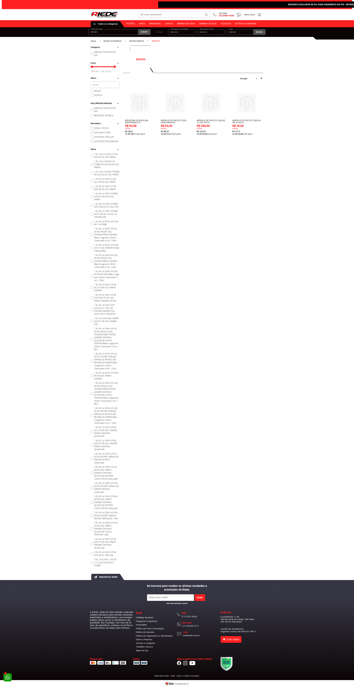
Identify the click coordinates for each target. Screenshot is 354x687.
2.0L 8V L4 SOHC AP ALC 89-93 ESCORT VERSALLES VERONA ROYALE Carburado (106, 458)
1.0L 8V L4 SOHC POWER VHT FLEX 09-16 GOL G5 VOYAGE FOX (106, 214)
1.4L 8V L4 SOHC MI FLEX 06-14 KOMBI (106, 223)
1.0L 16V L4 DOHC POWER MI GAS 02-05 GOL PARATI (106, 173)
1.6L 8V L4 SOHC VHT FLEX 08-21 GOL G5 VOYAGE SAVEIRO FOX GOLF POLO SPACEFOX (104, 309)
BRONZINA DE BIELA (103, 115)
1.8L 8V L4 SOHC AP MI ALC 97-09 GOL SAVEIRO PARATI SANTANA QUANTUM (105, 431)
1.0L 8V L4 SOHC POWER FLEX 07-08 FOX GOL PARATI (106, 196)
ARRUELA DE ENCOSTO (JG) (105, 53)
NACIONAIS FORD (102, 132)
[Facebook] (179, 663)
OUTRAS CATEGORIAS (113, 41)
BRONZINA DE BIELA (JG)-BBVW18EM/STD (137, 121)
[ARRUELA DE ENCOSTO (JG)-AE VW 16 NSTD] (247, 103)
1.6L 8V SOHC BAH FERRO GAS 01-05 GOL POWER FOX (106, 321)
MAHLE (97, 90)
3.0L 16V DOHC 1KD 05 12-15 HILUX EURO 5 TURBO (105, 562)
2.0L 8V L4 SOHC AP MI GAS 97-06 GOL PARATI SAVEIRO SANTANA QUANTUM (105, 543)
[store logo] (104, 14)
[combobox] (174, 14)
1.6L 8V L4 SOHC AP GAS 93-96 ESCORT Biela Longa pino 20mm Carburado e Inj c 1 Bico (106, 276)
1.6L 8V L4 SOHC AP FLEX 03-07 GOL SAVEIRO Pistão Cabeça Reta (106, 248)
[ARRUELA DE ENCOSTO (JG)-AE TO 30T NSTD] (211, 103)
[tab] (105, 47)
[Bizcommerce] (177, 683)
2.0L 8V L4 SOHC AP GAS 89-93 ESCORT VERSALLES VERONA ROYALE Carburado (106, 487)
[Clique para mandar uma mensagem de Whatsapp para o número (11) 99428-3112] (239, 15)
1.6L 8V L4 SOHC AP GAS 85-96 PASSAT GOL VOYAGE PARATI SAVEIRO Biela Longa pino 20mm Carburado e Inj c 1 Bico (106, 261)
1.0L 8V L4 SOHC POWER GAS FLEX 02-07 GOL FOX (106, 205)
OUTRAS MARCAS (136, 41)
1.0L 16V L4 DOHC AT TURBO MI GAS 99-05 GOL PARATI (106, 164)
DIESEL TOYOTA (101, 128)
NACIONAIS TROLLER (104, 136)
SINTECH (98, 95)
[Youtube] (192, 663)
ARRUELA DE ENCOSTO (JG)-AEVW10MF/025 (174, 121)
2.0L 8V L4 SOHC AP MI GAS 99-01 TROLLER (105, 553)
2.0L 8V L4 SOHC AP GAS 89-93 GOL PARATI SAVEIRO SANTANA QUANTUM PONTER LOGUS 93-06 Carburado (106, 502)
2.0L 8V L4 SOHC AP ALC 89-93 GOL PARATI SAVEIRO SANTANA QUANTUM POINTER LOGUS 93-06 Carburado (106, 472)
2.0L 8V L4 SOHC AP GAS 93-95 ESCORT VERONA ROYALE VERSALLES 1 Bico (106, 515)
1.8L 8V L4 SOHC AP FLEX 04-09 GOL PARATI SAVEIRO (106, 375)
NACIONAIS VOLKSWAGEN (106, 141)
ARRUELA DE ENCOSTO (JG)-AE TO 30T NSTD (211, 121)
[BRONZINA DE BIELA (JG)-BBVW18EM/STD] (139, 103)
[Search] (206, 14)
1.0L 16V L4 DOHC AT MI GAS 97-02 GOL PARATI (106, 155)
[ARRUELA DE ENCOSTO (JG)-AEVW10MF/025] (175, 103)
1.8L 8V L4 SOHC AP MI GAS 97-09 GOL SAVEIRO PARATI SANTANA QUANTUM (105, 445)
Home (93, 41)
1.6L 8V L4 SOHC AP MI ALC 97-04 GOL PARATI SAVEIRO (105, 287)
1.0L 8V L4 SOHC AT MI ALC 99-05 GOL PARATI (105, 180)
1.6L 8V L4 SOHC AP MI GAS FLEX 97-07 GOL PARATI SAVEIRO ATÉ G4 (105, 297)
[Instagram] (185, 663)
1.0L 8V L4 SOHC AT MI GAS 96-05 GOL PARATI (105, 187)
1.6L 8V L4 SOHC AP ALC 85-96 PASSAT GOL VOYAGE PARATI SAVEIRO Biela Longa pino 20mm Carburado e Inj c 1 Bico (105, 234)
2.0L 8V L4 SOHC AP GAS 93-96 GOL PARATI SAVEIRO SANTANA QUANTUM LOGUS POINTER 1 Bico (106, 528)
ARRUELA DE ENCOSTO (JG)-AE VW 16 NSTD (246, 121)
